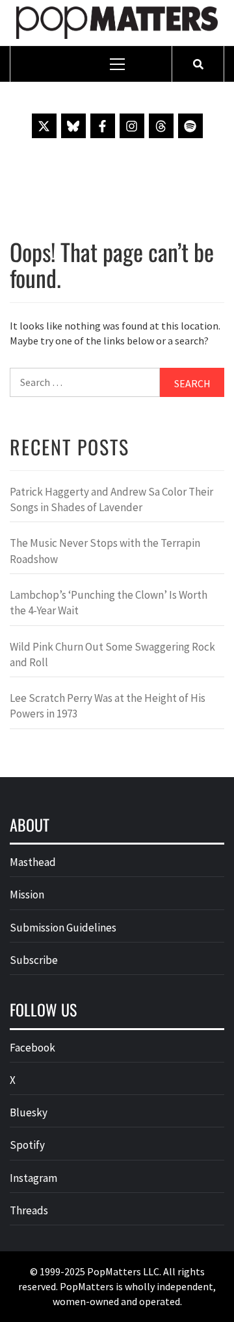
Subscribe (34, 960)
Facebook (32, 1047)
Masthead (33, 862)
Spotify (27, 1145)
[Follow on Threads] (161, 126)
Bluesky (28, 1112)
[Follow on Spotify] (190, 126)
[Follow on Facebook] (102, 126)
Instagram (33, 1178)
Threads (29, 1210)
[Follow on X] (44, 126)
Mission (27, 894)
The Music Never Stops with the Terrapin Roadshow (105, 551)
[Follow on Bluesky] (73, 126)
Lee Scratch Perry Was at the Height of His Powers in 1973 (107, 706)
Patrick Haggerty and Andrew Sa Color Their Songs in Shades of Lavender (111, 499)
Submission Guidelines (63, 927)
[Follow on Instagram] (132, 126)
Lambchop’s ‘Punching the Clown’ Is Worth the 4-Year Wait (108, 603)
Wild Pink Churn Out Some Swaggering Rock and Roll (112, 654)
